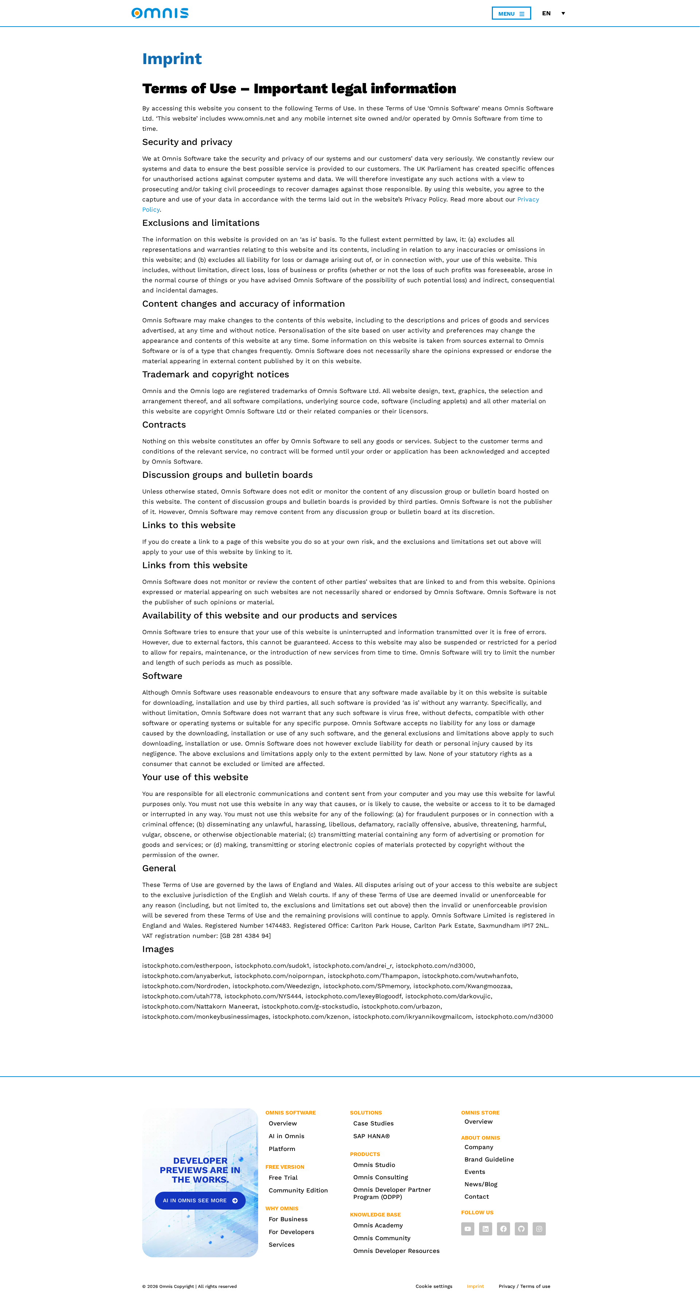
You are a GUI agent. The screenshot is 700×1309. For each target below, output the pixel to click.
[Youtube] (467, 1228)
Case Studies (373, 1123)
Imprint (475, 1286)
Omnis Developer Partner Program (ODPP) (392, 1193)
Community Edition (298, 1190)
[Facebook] (503, 1228)
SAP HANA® (371, 1136)
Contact (476, 1196)
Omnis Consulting (380, 1177)
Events (474, 1171)
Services (282, 1244)
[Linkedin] (485, 1228)
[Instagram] (539, 1228)
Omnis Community (382, 1238)
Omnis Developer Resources (396, 1250)
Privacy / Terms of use (525, 1286)
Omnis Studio (374, 1164)
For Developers (291, 1231)
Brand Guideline (489, 1159)
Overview (283, 1123)
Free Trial (283, 1177)
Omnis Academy (378, 1225)
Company (478, 1147)
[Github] (521, 1228)
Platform (282, 1148)
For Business (288, 1219)
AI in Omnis (286, 1136)
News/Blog (480, 1184)
